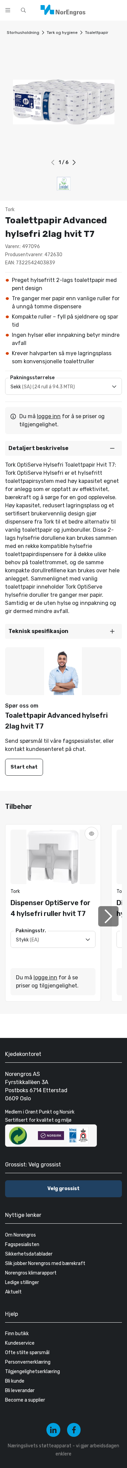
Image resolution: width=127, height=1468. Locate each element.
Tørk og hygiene (62, 32)
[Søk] (100, 9)
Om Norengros (20, 1235)
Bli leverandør (20, 1390)
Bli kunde (14, 1381)
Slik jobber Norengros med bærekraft (45, 1263)
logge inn (49, 416)
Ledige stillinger (22, 1282)
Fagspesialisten (22, 1244)
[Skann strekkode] (118, 9)
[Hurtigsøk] (23, 10)
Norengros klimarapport (31, 1273)
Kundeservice (20, 1343)
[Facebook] (74, 1430)
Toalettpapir (96, 32)
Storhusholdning (23, 32)
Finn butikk (17, 1334)
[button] (74, 162)
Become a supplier (25, 1400)
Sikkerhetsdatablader (28, 1254)
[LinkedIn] (53, 1430)
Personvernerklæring (27, 1362)
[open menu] (8, 10)
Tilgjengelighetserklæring (32, 1371)
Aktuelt (13, 1292)
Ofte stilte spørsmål (27, 1352)
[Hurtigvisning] (91, 833)
